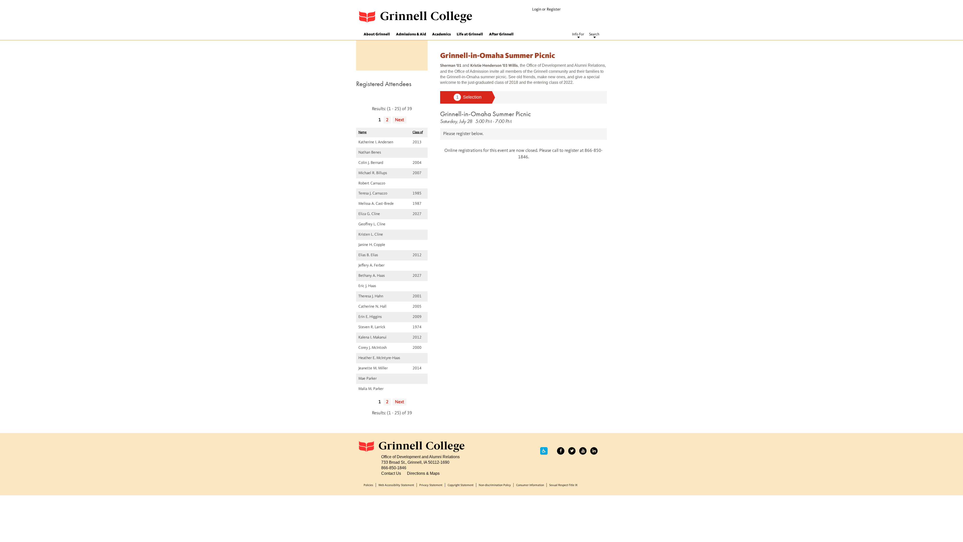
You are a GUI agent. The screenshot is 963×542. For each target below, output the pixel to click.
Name (362, 132)
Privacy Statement (430, 485)
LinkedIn (594, 451)
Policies (368, 485)
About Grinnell (377, 34)
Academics (441, 34)
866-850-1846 (393, 467)
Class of (418, 132)
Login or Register (546, 10)
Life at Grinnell (470, 34)
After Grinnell (501, 34)
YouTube (583, 451)
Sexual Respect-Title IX (563, 485)
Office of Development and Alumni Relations (420, 456)
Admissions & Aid (411, 34)
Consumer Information (530, 485)
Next (399, 120)
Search (594, 34)
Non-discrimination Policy (495, 485)
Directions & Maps (423, 473)
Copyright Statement (460, 485)
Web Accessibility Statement (396, 485)
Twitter (572, 451)
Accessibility (544, 451)
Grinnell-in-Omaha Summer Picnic (485, 113)
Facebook (561, 451)
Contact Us (391, 473)
